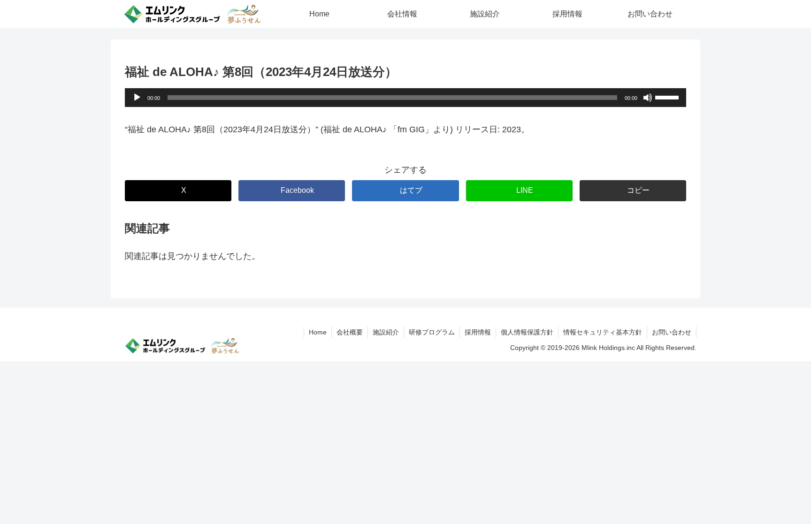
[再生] (137, 97)
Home (318, 332)
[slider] (668, 96)
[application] (405, 97)
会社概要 (350, 332)
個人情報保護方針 (527, 332)
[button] (633, 190)
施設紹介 (386, 332)
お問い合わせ (671, 332)
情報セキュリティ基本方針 (602, 332)
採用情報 (478, 332)
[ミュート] (647, 97)
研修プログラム (432, 332)
